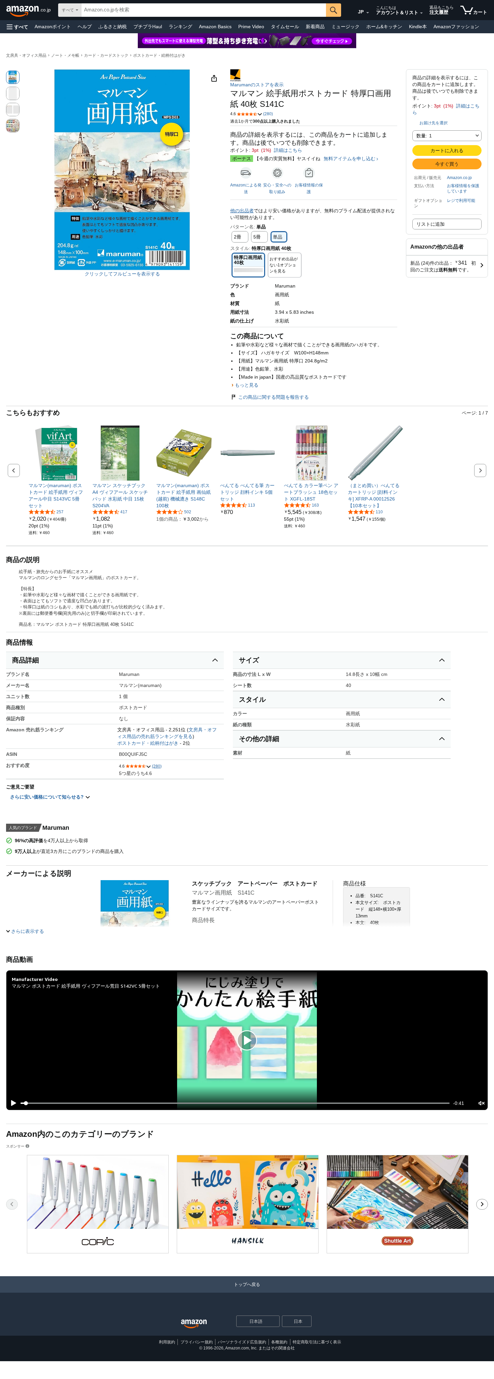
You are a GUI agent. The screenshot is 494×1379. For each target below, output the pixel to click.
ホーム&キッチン (384, 26)
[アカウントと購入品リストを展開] (421, 13)
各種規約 (279, 1342)
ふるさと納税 (112, 26)
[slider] (235, 1103)
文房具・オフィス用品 (26, 55)
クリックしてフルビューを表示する (122, 273)
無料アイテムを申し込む (349, 158)
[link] (56, 495)
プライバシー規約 (196, 1342)
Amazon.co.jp (459, 177)
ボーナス (241, 158)
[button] (17, 26)
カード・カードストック (106, 55)
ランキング (180, 26)
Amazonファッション (456, 26)
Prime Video (251, 26)
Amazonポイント (53, 26)
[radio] (12, 77)
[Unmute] (481, 1103)
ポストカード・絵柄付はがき (159, 55)
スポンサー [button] (15, 1146)
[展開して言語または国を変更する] (367, 12)
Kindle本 (418, 26)
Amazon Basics (215, 26)
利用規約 (167, 1342)
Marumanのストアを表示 (257, 84)
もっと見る (246, 385)
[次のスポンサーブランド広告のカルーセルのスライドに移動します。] (482, 1204)
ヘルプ (85, 26)
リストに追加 (430, 224)
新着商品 (315, 26)
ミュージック (345, 26)
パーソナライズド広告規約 (242, 1342)
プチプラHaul (147, 26)
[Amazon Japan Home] (194, 1324)
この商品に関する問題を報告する (273, 397)
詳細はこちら (288, 150)
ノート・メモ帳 (65, 55)
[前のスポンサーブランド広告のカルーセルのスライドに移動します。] (11, 1204)
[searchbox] (203, 10)
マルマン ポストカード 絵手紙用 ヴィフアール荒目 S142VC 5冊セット (86, 986)
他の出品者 (242, 210)
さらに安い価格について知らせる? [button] (47, 797)
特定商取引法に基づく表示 (317, 1342)
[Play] (11, 1103)
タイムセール (285, 26)
